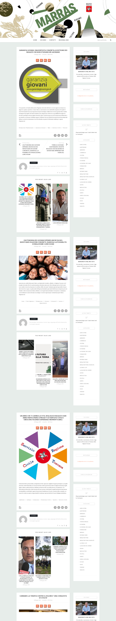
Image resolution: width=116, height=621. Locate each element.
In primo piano (84, 171)
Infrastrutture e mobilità (87, 176)
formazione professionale (26, 127)
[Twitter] (60, 172)
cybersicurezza (84, 158)
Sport (81, 201)
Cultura (82, 155)
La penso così (83, 179)
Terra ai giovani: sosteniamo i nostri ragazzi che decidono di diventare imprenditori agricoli (55, 148)
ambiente (22, 499)
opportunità (43, 303)
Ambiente (82, 150)
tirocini (65, 127)
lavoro (61, 301)
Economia (82, 160)
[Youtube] (66, 172)
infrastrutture (84, 174)
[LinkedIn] (62, 172)
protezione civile (46, 499)
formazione (39, 301)
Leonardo (44, 54)
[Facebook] (58, 172)
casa (23, 301)
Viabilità (82, 206)
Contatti (52, 40)
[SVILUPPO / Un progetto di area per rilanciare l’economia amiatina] (60, 359)
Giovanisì (54, 301)
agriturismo (83, 147)
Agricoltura (83, 144)
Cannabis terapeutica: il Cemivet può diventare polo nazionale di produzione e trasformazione (60, 549)
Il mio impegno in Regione (60, 223)
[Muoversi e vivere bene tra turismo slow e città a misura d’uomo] (43, 555)
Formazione (83, 166)
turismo (82, 203)
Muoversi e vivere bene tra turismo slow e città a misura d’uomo (43, 577)
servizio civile (56, 127)
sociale (82, 198)
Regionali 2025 (64, 40)
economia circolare (85, 163)
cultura (29, 499)
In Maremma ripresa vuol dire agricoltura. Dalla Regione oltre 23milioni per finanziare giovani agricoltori (43, 381)
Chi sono (43, 40)
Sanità (81, 192)
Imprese (82, 168)
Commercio (83, 152)
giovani (47, 301)
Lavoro (81, 184)
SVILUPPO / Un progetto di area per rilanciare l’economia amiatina (60, 380)
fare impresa (30, 301)
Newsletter (83, 187)
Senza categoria (84, 195)
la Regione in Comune (85, 182)
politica (82, 190)
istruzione (36, 499)
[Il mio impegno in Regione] (60, 202)
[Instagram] (64, 172)
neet (49, 127)
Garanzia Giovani (41, 127)
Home (35, 40)
